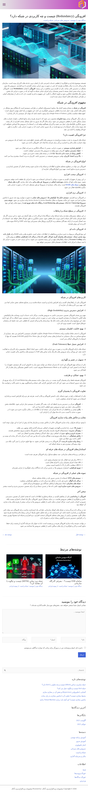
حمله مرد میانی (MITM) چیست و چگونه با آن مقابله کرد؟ (25, 582)
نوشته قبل (80, 534)
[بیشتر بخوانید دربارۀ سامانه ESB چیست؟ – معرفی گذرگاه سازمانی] (63, 566)
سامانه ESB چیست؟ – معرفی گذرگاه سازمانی (66, 582)
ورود (84, 769)
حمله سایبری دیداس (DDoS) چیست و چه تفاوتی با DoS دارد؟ (64, 685)
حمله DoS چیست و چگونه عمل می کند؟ (71, 688)
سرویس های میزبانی (78, 749)
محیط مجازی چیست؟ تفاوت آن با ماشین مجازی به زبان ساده (63, 696)
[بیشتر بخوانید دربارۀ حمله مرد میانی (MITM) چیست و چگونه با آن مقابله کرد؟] (24, 566)
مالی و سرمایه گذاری (78, 756)
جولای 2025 (81, 724)
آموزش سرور (81, 741)
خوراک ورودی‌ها (80, 773)
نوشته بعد (7, 534)
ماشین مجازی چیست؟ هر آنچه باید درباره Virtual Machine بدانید (63, 700)
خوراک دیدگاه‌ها (80, 777)
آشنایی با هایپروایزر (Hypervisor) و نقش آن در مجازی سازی (64, 692)
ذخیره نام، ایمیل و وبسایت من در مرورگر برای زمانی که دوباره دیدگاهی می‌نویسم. (53, 648)
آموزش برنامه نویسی (78, 737)
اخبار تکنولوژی (80, 745)
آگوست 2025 (81, 720)
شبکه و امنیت (81, 752)
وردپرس (83, 781)
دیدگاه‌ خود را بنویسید (78, 20)
